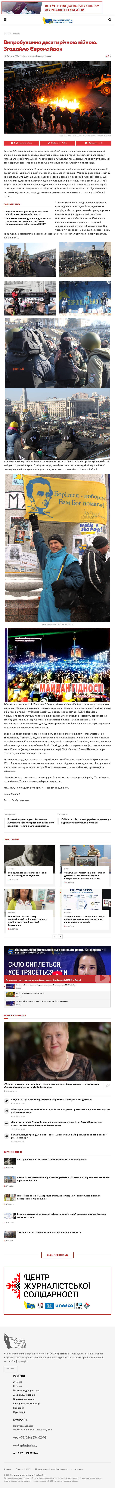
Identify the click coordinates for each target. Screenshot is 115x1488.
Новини (48, 56)
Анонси (17, 1382)
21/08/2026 (13, 880)
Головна (7, 34)
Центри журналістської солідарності (52, 1469)
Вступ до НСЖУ (23, 1469)
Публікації (19, 1412)
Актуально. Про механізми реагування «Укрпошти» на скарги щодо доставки (51, 1099)
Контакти (78, 1469)
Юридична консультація (27, 1404)
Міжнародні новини (24, 1395)
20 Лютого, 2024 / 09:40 (15, 56)
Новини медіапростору (26, 1391)
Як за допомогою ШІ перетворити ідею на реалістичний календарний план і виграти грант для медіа (84, 919)
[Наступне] (60, 936)
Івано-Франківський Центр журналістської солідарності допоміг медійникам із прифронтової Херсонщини (27, 920)
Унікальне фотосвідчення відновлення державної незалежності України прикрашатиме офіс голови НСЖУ (28, 221)
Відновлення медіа (23, 1399)
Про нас (10, 1369)
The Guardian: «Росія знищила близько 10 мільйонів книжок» (49, 1232)
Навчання (18, 1408)
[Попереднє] (55, 936)
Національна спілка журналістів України (27, 1475)
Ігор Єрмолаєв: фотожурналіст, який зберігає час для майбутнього (27, 213)
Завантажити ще (57, 1255)
